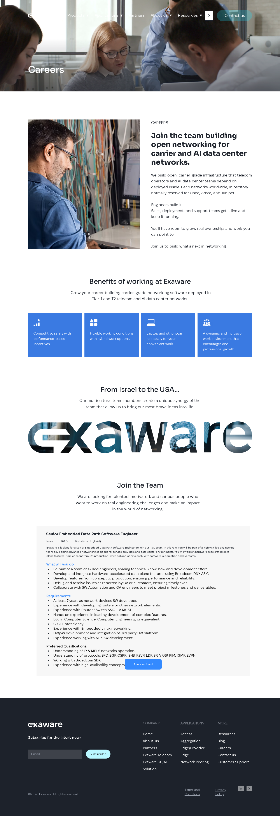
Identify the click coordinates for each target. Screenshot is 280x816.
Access (186, 734)
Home (148, 734)
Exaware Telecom (157, 755)
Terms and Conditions (192, 792)
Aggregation (190, 741)
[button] (78, 15)
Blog (221, 741)
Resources (226, 734)
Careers (224, 748)
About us (151, 741)
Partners (150, 748)
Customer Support (233, 762)
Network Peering (194, 762)
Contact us (227, 755)
